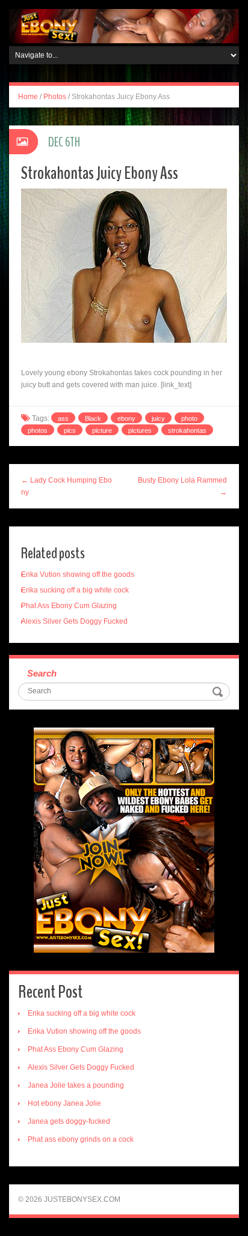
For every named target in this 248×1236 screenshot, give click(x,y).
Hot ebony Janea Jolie (64, 1103)
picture (102, 430)
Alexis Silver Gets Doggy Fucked (74, 621)
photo (189, 418)
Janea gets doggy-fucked (69, 1121)
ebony (126, 418)
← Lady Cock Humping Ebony (66, 486)
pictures (140, 430)
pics (70, 430)
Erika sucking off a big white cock (75, 590)
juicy (158, 418)
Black (93, 418)
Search (42, 673)
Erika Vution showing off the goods (77, 574)
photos (38, 430)
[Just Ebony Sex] (124, 26)
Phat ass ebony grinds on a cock (81, 1139)
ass (63, 418)
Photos (54, 96)
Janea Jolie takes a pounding (76, 1085)
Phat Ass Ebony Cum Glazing (69, 605)
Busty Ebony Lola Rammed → (182, 486)
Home (28, 96)
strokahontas (187, 430)
